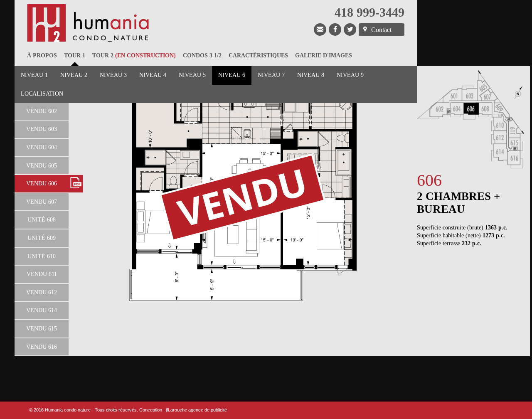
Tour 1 (74, 55)
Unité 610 (41, 256)
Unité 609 (41, 238)
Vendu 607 (41, 202)
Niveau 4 (152, 75)
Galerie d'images (323, 55)
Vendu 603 (41, 129)
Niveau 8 (310, 75)
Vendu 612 (41, 292)
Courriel (320, 29)
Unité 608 (41, 220)
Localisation (42, 94)
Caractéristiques (258, 55)
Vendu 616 (41, 347)
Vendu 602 (41, 111)
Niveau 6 (231, 75)
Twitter (350, 29)
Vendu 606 (41, 183)
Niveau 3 (113, 75)
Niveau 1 (34, 75)
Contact (381, 29)
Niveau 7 (271, 75)
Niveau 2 (73, 75)
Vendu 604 (41, 147)
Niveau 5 (192, 75)
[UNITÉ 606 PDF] (76, 183)
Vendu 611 (42, 274)
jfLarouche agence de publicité (196, 409)
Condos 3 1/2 (202, 55)
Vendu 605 (41, 166)
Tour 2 (134, 55)
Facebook (335, 29)
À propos (42, 55)
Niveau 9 (350, 75)
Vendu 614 (41, 310)
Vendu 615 (41, 328)
